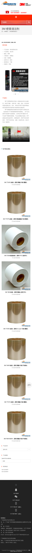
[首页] (2, 31)
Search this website (6, 458)
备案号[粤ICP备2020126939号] (20, 551)
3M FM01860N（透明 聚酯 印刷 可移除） (16, 439)
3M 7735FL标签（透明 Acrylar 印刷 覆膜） (16, 329)
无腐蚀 (12, 42)
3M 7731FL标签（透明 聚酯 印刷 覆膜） (16, 402)
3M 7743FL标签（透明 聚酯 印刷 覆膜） (16, 182)
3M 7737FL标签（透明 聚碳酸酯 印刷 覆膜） (16, 219)
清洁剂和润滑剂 (7, 42)
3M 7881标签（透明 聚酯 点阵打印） (16, 292)
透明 (15, 42)
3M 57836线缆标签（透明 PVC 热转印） (16, 255)
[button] (16, 17)
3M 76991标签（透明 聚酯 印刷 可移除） (16, 365)
